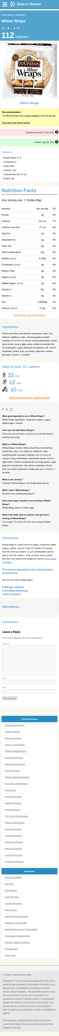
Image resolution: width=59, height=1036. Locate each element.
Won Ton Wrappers (12, 594)
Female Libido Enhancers (17, 942)
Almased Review (13, 829)
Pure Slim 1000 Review (16, 784)
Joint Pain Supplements (16, 916)
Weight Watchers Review (17, 777)
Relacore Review (13, 849)
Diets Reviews (12, 897)
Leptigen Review (13, 803)
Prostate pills (11, 949)
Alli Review (10, 790)
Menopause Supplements (17, 936)
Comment (5, 644)
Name (4, 678)
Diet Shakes (11, 890)
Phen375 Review (13, 797)
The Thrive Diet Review (16, 816)
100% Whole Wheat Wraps (16, 590)
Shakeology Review (15, 725)
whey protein (32, 116)
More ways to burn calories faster (29, 397)
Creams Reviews (13, 903)
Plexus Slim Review (15, 823)
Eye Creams (11, 910)
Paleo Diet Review (14, 758)
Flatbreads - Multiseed (14, 587)
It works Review (12, 810)
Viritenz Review (12, 732)
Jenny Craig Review (15, 745)
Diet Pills (9, 884)
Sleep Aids (10, 955)
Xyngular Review (13, 836)
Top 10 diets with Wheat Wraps (29, 315)
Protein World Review (15, 751)
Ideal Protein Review (15, 764)
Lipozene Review (13, 855)
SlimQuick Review (14, 842)
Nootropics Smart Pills (16, 923)
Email (4, 687)
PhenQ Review (12, 771)
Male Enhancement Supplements (21, 929)
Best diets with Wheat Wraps (16, 123)
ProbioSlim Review (14, 862)
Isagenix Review (13, 738)
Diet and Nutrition (13, 877)
